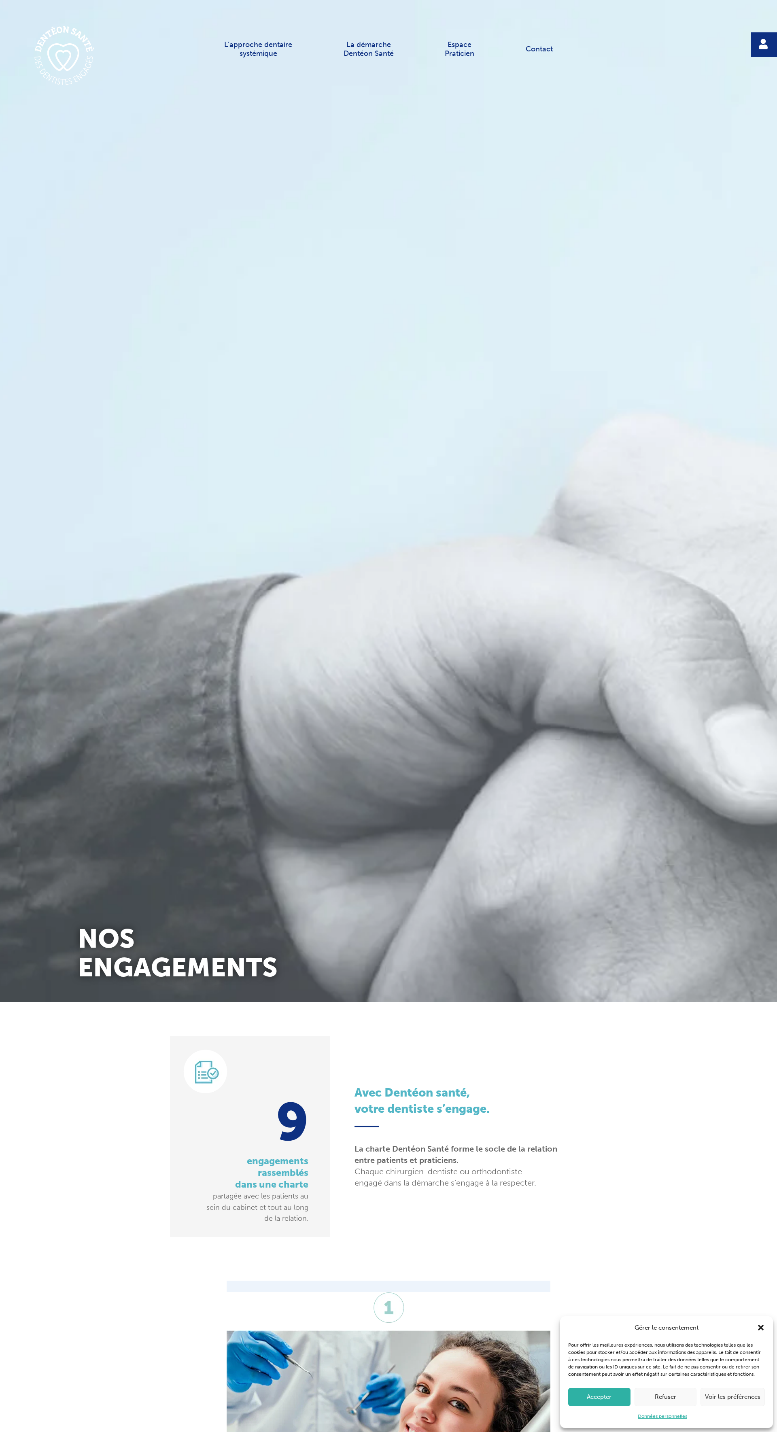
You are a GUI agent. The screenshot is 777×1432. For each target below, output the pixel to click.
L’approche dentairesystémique (258, 49)
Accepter (599, 1396)
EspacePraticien (459, 49)
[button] (761, 1328)
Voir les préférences (732, 1396)
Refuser (665, 1396)
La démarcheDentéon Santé (369, 49)
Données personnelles (662, 1416)
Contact (539, 49)
